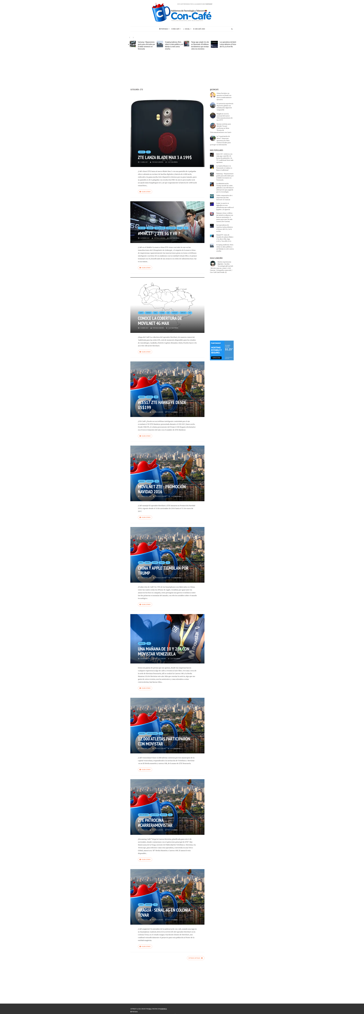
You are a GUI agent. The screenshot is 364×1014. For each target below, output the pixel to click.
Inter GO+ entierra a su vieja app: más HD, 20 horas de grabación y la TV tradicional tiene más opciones (224, 158)
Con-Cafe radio (160, 228)
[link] (222, 350)
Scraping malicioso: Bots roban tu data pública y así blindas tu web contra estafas (225, 248)
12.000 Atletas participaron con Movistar (164, 741)
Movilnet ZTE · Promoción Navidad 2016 (162, 489)
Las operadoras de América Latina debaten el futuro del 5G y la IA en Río (155, 44)
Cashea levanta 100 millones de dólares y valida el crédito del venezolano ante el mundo (235, 45)
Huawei (180, 228)
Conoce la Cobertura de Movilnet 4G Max (160, 320)
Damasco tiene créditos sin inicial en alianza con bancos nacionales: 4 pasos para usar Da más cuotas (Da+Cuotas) (224, 217)
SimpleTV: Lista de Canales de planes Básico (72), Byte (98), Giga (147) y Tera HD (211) (224, 238)
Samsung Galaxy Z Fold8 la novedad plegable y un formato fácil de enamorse (209, 44)
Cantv (141, 313)
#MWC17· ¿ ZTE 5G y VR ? (159, 233)
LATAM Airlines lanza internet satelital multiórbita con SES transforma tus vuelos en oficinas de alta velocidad (181, 45)
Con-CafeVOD (171, 228)
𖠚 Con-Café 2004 (199, 29)
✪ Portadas (163, 29)
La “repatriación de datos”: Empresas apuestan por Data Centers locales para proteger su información (220, 140)
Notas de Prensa (152, 733)
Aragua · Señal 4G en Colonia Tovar (164, 912)
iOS (168, 313)
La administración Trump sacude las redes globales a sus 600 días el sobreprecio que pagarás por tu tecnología (224, 187)
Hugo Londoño (159, 162)
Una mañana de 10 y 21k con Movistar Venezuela (163, 651)
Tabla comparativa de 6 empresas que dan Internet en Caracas (224, 197)
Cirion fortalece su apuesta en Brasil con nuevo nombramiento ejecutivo (224, 96)
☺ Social (186, 29)
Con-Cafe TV (154, 815)
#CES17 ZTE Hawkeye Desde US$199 (162, 404)
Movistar (141, 643)
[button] (133, 37)
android (141, 152)
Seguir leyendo (146, 192)
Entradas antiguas (195, 958)
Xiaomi (162, 562)
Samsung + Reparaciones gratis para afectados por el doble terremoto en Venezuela (225, 177)
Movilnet (174, 313)
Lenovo (155, 562)
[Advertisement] (182, 72)
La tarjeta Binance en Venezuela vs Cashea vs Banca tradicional (224, 168)
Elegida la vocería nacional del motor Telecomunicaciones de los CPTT (225, 117)
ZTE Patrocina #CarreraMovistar (155, 822)
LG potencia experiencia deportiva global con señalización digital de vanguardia (225, 106)
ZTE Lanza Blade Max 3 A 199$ (165, 157)
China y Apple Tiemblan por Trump (163, 570)
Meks (149, 1009)
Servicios (183, 313)
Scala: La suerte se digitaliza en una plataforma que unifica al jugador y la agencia (225, 206)
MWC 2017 (141, 228)
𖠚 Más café (175, 29)
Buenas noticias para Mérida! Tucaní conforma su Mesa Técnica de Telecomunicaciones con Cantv (220, 128)
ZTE (148, 152)
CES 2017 (149, 397)
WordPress (163, 1009)
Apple (155, 313)
